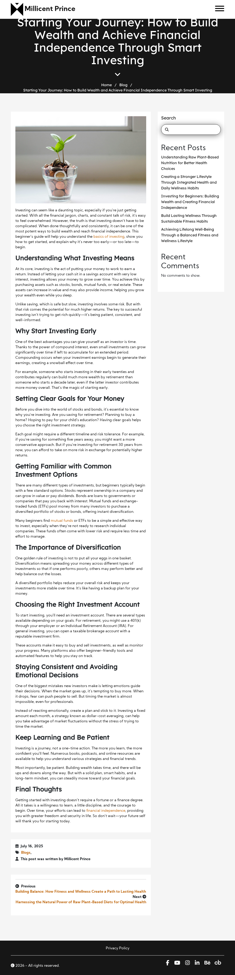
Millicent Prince (50, 9)
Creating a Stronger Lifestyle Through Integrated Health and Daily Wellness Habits (189, 182)
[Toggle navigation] (218, 9)
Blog (123, 85)
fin (88, 811)
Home (106, 85)
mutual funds (62, 521)
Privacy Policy (117, 948)
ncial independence (108, 811)
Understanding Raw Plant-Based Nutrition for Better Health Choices (190, 163)
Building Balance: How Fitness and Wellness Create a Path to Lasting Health (80, 892)
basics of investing (108, 237)
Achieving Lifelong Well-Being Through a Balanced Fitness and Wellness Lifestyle (189, 235)
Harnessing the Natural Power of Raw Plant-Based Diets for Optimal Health (81, 902)
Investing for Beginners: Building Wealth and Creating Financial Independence (190, 202)
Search (168, 118)
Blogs (26, 853)
